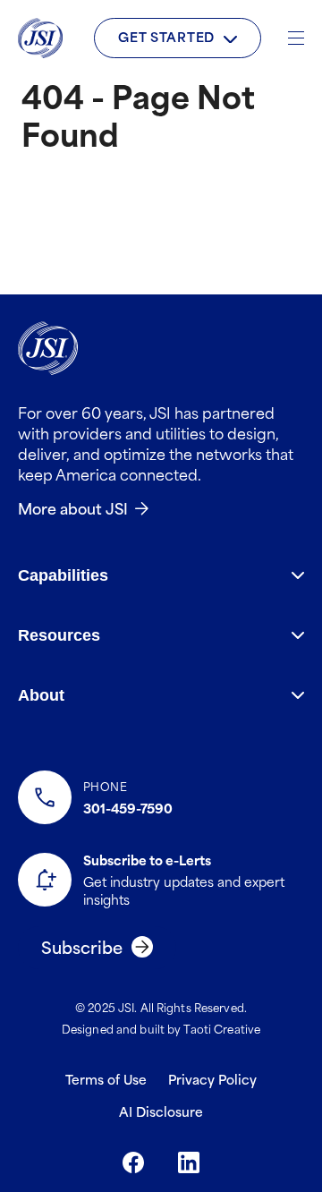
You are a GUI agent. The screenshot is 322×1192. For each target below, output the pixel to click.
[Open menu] (296, 38)
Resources (59, 635)
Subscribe (82, 946)
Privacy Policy (212, 1079)
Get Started (166, 36)
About (41, 695)
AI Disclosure (161, 1111)
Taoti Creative (221, 1028)
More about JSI (73, 507)
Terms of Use (106, 1079)
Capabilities (63, 575)
